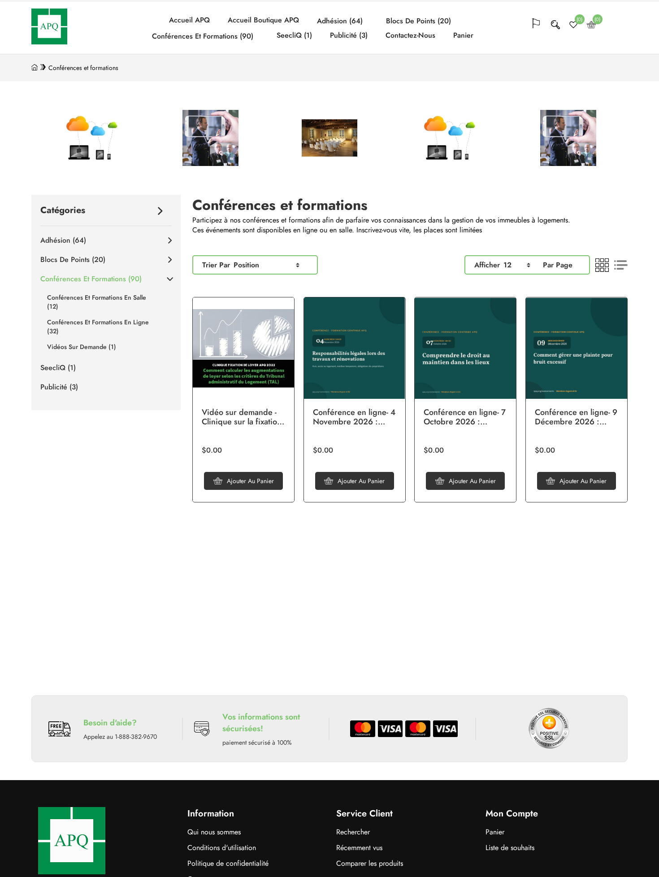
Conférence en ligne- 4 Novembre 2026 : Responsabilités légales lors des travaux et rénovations (354, 417)
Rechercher (353, 832)
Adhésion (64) (340, 21)
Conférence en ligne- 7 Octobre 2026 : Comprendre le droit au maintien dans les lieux (465, 417)
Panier (463, 35)
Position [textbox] (246, 265)
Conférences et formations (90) (202, 36)
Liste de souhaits (510, 847)
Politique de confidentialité (228, 863)
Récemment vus (359, 847)
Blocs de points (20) (418, 21)
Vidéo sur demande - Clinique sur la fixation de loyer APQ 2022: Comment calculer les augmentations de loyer (242, 417)
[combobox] (266, 265)
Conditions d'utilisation (221, 847)
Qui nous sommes (214, 832)
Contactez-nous (410, 35)
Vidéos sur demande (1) (81, 346)
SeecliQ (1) (294, 35)
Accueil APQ (189, 20)
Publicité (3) (349, 35)
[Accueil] (34, 67)
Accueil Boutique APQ (263, 20)
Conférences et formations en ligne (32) (98, 327)
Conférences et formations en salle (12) (96, 302)
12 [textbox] (507, 265)
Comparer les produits (369, 863)
